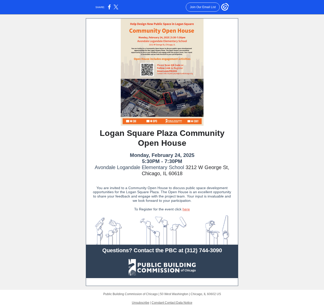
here (186, 209)
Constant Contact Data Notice (172, 302)
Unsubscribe (140, 302)
